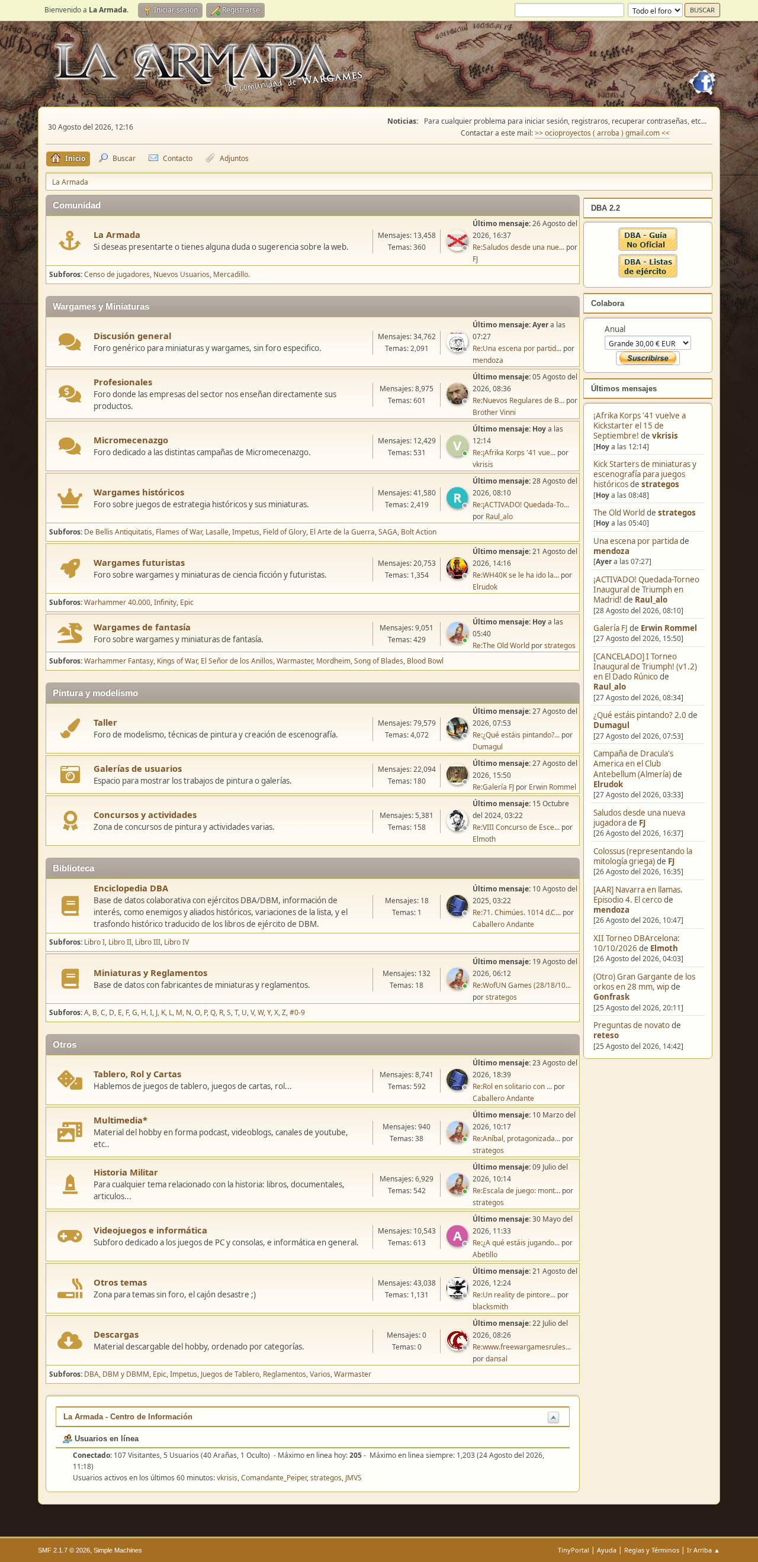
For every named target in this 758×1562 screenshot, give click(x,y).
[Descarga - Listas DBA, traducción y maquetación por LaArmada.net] (647, 274)
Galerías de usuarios (138, 768)
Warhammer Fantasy (118, 661)
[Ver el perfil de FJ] (458, 247)
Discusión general (132, 336)
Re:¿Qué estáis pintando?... (516, 735)
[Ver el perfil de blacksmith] (458, 1295)
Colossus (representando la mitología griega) (642, 856)
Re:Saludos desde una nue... (518, 247)
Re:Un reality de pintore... (514, 1295)
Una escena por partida (636, 541)
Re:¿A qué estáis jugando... (516, 1243)
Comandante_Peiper (274, 1478)
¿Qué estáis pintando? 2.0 (639, 715)
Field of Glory (284, 532)
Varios (320, 1374)
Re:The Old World (501, 645)
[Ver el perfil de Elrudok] (458, 575)
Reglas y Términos (651, 1549)
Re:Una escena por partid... (517, 348)
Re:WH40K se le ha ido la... (516, 575)
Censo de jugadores (117, 274)
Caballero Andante (503, 924)
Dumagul (611, 725)
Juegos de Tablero (230, 1374)
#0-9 (297, 1012)
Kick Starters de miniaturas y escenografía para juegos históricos (644, 474)
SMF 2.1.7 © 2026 (64, 1550)
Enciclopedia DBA (131, 888)
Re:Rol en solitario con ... (512, 1086)
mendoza (611, 551)
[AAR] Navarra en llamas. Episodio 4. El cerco (638, 894)
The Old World (619, 512)
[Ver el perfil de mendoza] (458, 348)
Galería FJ (610, 628)
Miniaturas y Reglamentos (150, 972)
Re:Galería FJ (493, 787)
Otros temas (120, 1282)
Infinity (165, 602)
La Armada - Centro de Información (127, 1416)
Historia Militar (126, 1172)
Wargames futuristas (139, 562)
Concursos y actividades (145, 814)
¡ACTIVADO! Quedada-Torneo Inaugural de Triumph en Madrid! (646, 590)
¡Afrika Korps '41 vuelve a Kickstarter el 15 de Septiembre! (639, 426)
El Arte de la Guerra (342, 532)
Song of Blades (378, 661)
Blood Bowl (425, 661)
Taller (105, 722)
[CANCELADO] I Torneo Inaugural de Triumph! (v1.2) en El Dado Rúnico (645, 666)
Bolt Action (418, 532)
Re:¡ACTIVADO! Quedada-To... (521, 505)
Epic (187, 602)
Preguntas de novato (631, 1025)
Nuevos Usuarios (181, 274)
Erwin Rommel (669, 628)
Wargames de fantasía (142, 627)
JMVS (353, 1478)
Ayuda (606, 1549)
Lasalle (217, 532)
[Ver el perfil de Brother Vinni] (458, 400)
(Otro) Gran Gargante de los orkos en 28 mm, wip (644, 981)
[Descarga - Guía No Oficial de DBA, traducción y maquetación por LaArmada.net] (647, 248)
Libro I (94, 942)
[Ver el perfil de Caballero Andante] (458, 912)
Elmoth (664, 948)
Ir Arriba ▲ (703, 1549)
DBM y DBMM (125, 1374)
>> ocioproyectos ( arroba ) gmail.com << (602, 133)
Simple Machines (118, 1550)
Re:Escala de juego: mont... (516, 1191)
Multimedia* (120, 1120)
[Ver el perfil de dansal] (458, 1347)
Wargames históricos (139, 492)
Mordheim (333, 661)
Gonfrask (611, 996)
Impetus (245, 532)
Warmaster (295, 661)
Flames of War (179, 532)
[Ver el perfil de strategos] (458, 640)
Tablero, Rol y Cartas (137, 1074)
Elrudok (608, 784)
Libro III (147, 942)
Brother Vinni (494, 412)
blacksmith (490, 1307)
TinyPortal (573, 1549)
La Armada (117, 234)
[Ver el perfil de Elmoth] (458, 827)
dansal (497, 1359)
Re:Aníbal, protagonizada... (516, 1138)
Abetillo (485, 1254)
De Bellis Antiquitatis (118, 532)
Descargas (116, 1334)
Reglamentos (284, 1374)
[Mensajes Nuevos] (70, 240)
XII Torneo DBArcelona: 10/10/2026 (636, 943)
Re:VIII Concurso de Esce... (516, 827)
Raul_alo (651, 599)
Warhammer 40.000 (117, 602)
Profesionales (123, 382)
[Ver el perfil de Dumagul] (458, 735)
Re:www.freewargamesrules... (522, 1347)
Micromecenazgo (131, 440)
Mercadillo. (231, 274)
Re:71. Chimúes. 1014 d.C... (517, 912)
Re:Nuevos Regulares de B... (518, 400)
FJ (642, 822)
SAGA (387, 532)
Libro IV (176, 942)
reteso (606, 1035)
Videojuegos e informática (150, 1230)
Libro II (119, 942)
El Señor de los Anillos (237, 661)
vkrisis (665, 435)
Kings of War (177, 661)
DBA (91, 1374)
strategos (660, 484)
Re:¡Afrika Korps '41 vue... (514, 452)
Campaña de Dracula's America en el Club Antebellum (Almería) (633, 764)
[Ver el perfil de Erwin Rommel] (458, 781)
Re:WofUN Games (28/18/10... (522, 985)
